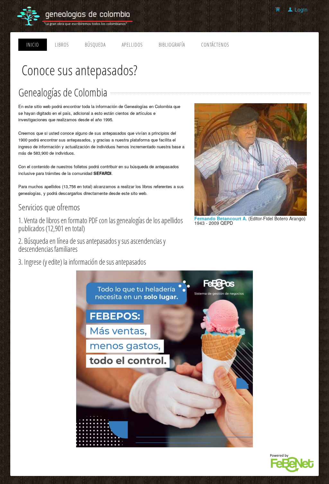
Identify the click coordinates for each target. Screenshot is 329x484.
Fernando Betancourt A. (220, 218)
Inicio (32, 44)
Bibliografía (172, 44)
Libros (62, 44)
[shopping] (278, 9)
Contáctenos (215, 44)
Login (301, 9)
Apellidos (132, 44)
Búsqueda (95, 44)
